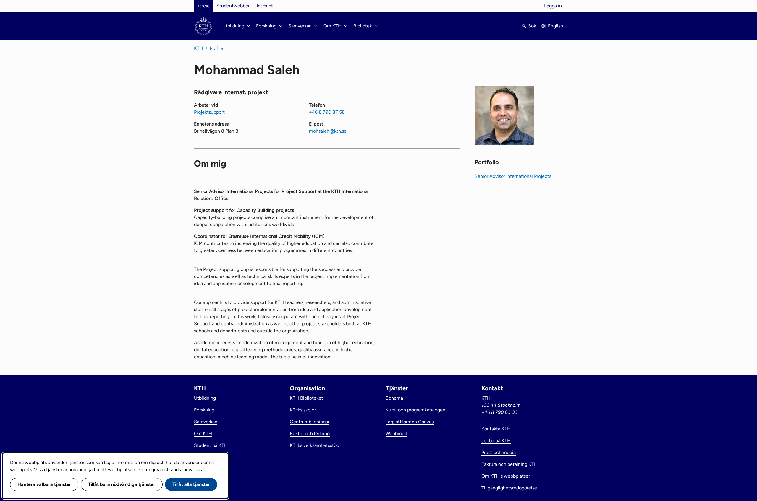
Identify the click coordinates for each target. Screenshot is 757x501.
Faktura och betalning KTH (509, 464)
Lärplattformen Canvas (410, 421)
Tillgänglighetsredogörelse (509, 488)
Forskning (204, 410)
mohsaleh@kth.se (328, 131)
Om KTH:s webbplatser (505, 476)
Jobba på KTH (496, 440)
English (555, 26)
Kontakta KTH (496, 429)
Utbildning (205, 398)
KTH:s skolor (303, 410)
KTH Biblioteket (306, 398)
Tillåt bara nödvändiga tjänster (121, 484)
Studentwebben (233, 6)
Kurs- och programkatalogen (415, 410)
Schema (394, 398)
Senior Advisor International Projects (513, 176)
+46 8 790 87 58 (327, 112)
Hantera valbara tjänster (44, 484)
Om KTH (203, 433)
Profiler (217, 48)
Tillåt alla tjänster (191, 484)
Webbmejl (396, 433)
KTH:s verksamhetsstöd (314, 445)
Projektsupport (209, 112)
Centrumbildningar (309, 421)
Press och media (498, 452)
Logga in (553, 6)
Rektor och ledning (310, 433)
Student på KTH (211, 445)
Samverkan (205, 421)
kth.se (203, 6)
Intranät (265, 6)
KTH (198, 48)
